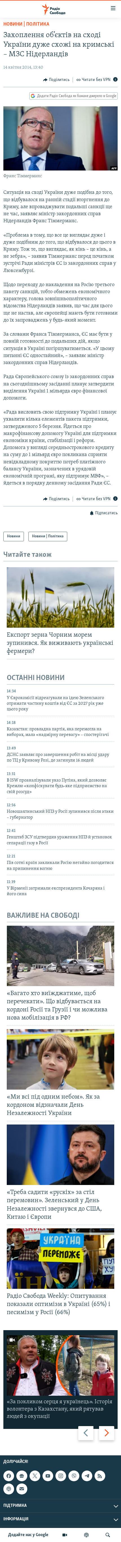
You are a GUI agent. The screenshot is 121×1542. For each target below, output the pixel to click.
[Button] (56, 80)
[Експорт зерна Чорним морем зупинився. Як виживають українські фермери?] (60, 597)
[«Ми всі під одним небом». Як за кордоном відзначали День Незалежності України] (60, 1059)
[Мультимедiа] (64, 1535)
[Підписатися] (21, 1488)
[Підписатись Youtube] (47, 1476)
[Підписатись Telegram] (87, 1476)
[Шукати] (107, 1535)
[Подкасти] (86, 1535)
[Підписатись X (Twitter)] (35, 1476)
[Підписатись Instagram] (60, 1476)
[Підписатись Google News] (21, 1476)
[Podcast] (8, 1488)
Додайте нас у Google (28, 1535)
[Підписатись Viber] (73, 1476)
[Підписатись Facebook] (8, 1476)
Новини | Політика (26, 24)
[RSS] (100, 1476)
